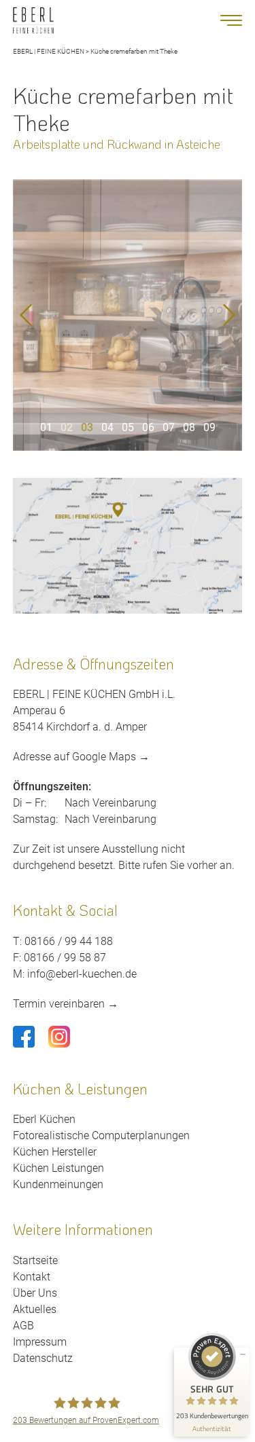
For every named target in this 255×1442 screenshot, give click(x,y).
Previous (26, 315)
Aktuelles (34, 1309)
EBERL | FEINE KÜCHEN (48, 51)
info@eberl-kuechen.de (82, 973)
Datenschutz (43, 1358)
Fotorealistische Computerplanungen (101, 1135)
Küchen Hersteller (55, 1151)
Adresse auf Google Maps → (81, 756)
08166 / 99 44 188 (68, 941)
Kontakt (31, 1276)
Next (229, 315)
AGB (23, 1325)
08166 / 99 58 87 (65, 957)
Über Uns (35, 1293)
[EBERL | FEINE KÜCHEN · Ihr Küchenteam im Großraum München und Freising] (33, 21)
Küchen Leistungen (58, 1168)
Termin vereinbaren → (65, 1003)
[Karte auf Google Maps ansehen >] (128, 546)
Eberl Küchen (44, 1119)
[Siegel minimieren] (243, 1354)
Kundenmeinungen (58, 1184)
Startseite (35, 1260)
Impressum (40, 1341)
